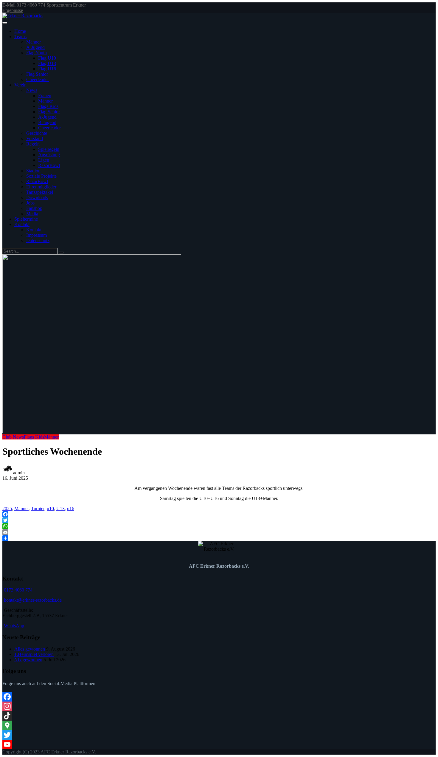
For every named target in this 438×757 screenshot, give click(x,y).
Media (32, 213)
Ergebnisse (12, 10)
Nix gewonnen (28, 659)
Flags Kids (48, 106)
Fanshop (34, 208)
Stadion (33, 170)
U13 (60, 508)
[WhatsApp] (219, 526)
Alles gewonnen (29, 648)
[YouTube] (219, 744)
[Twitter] (219, 520)
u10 (50, 508)
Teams (20, 36)
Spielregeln (48, 149)
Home (20, 31)
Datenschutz (37, 240)
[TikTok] (219, 716)
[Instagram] (219, 706)
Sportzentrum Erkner (66, 4)
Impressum (36, 235)
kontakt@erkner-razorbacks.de (33, 600)
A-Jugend (35, 47)
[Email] (219, 532)
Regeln (33, 143)
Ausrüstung (49, 154)
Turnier (37, 508)
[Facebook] (219, 514)
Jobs (30, 202)
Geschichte (36, 133)
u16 (70, 508)
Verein (20, 84)
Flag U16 (47, 68)
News (31, 90)
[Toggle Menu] (4, 23)
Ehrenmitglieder (41, 186)
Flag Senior (37, 74)
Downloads (37, 197)
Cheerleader (37, 79)
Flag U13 (47, 63)
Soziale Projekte (41, 176)
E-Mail (8, 4)
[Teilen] (219, 538)
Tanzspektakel (39, 192)
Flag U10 (47, 58)
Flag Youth (36, 52)
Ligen (43, 159)
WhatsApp (14, 625)
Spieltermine (26, 219)
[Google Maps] (219, 725)
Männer (33, 41)
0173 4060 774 (31, 4)
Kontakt (21, 224)
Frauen (44, 95)
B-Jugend (47, 122)
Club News (13, 436)
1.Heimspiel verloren (34, 654)
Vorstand (34, 138)
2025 (7, 508)
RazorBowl (49, 165)
